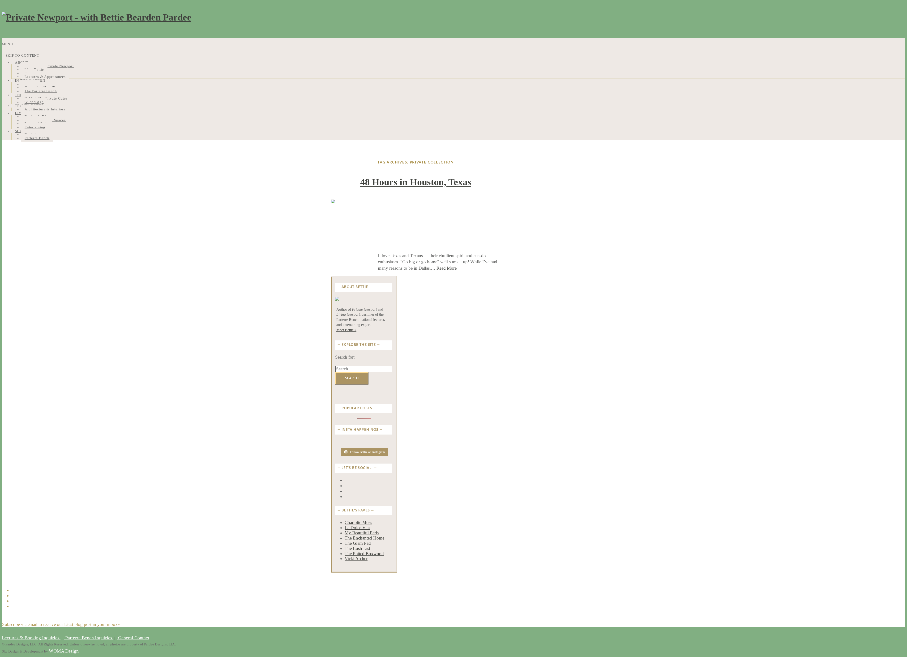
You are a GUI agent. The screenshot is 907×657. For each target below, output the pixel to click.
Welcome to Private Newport (49, 66)
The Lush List (357, 548)
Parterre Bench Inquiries (88, 637)
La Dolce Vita (357, 527)
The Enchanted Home (364, 538)
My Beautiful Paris (362, 532)
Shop (20, 131)
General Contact (133, 637)
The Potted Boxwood (364, 553)
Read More (446, 268)
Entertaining (35, 127)
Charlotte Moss (358, 522)
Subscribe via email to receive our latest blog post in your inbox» (61, 624)
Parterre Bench (37, 138)
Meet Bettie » (346, 330)
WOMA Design (64, 651)
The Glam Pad (358, 543)
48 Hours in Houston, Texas (415, 182)
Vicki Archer (356, 558)
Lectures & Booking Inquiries (31, 637)
